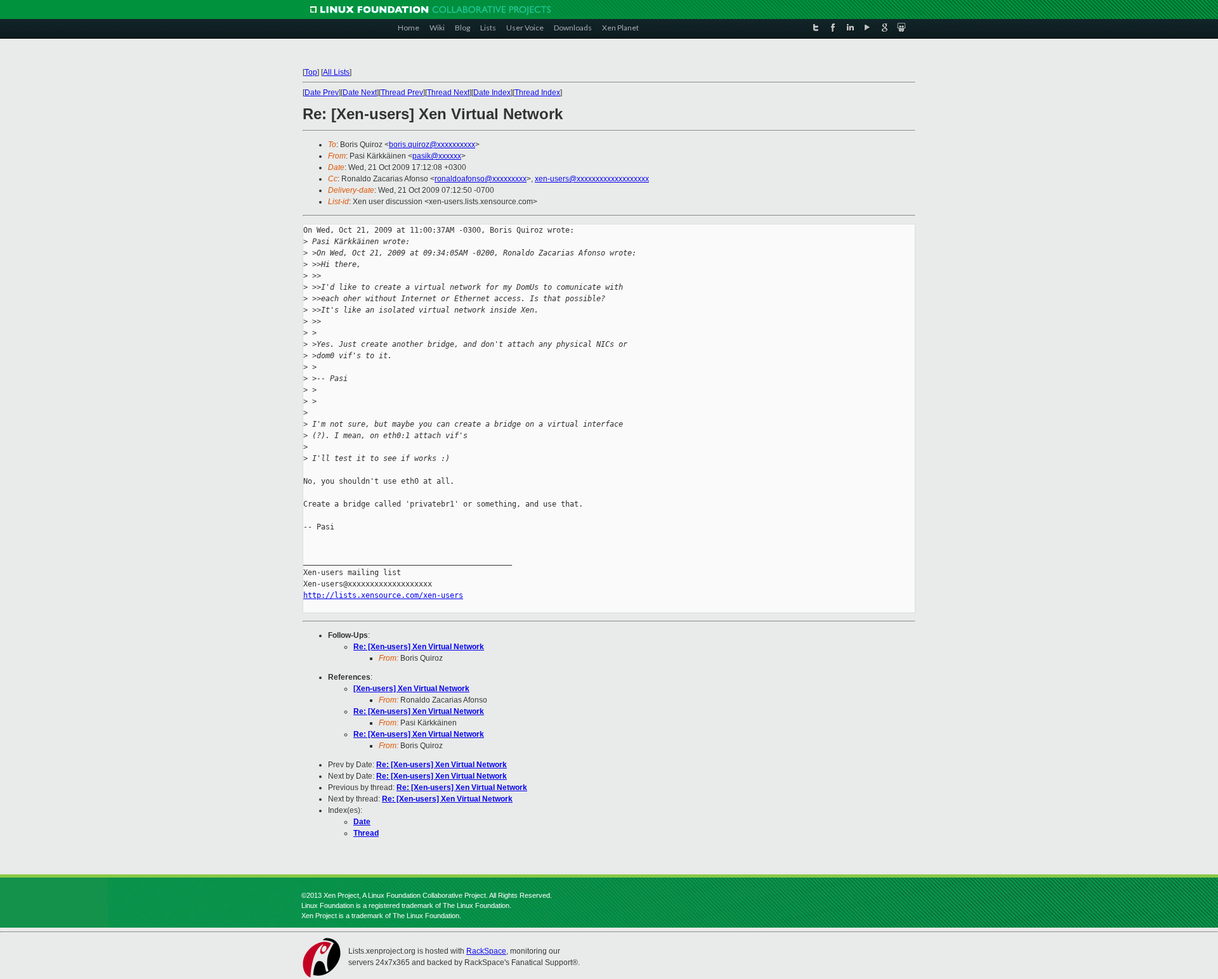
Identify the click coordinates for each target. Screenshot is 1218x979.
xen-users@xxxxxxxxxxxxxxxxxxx (592, 178)
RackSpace (486, 951)
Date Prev (321, 92)
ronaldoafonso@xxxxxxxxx (481, 178)
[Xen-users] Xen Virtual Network (411, 688)
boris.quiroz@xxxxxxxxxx (432, 144)
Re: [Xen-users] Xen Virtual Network (418, 646)
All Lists (336, 72)
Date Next (360, 92)
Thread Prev (402, 92)
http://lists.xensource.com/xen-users (383, 595)
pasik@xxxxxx (436, 156)
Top (310, 72)
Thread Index (537, 92)
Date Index (492, 92)
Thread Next (448, 92)
